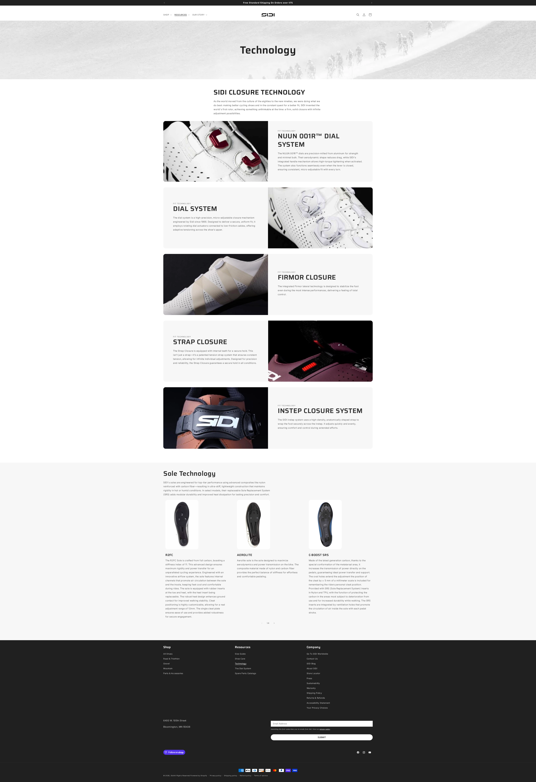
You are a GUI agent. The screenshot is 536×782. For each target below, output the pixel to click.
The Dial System (243, 668)
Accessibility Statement (318, 703)
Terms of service (261, 776)
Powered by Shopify (198, 776)
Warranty (311, 688)
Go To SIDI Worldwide (317, 654)
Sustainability (313, 683)
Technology (240, 663)
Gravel (166, 663)
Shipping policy (230, 776)
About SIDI (312, 668)
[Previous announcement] (164, 2)
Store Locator (313, 673)
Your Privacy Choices (317, 708)
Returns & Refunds (316, 698)
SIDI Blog (311, 663)
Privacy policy (215, 776)
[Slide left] (262, 623)
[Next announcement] (372, 2)
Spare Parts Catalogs (245, 673)
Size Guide (240, 654)
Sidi (172, 776)
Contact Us (312, 658)
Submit (322, 737)
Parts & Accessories (173, 673)
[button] (167, 15)
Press (309, 678)
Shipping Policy (314, 693)
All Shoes (167, 654)
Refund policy (245, 776)
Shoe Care (240, 658)
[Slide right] (274, 623)
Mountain (168, 668)
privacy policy (325, 729)
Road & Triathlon (171, 658)
